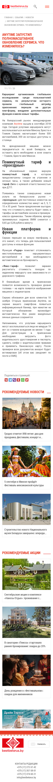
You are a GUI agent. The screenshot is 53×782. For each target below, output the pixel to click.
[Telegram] (10, 380)
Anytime (18, 123)
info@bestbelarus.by (26, 777)
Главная (8, 17)
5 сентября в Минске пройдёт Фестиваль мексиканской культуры (24, 483)
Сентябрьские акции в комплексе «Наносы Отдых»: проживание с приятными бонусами (22, 598)
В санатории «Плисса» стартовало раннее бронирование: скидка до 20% (24, 644)
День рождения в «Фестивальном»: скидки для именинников (23, 692)
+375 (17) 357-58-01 (26, 770)
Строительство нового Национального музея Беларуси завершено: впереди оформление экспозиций (25, 533)
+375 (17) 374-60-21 (26, 773)
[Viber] (14, 380)
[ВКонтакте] (6, 380)
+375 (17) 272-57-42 (26, 767)
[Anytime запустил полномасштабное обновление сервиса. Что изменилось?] (26, 53)
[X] (27, 380)
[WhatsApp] (22, 380)
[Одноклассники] (18, 380)
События (19, 17)
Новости (29, 17)
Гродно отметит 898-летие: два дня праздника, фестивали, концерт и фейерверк (23, 437)
